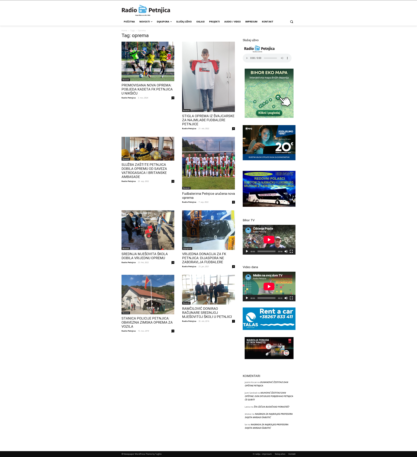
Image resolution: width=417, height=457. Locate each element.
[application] (269, 239)
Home (124, 30)
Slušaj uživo (280, 454)
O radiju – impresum (262, 454)
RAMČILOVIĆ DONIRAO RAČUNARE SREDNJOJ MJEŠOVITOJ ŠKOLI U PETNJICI (207, 313)
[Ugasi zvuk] (286, 251)
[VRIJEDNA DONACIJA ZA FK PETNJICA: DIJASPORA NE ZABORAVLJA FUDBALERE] (208, 230)
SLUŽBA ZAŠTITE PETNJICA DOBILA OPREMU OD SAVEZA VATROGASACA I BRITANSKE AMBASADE (144, 171)
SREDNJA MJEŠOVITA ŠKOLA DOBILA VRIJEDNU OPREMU (145, 256)
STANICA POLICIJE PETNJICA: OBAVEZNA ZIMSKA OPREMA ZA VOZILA (147, 322)
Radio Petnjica (129, 97)
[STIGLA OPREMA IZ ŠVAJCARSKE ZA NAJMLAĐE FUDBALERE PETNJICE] (208, 77)
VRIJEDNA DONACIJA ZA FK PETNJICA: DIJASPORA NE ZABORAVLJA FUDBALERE (204, 258)
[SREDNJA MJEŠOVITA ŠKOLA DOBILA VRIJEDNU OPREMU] (148, 230)
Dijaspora (187, 248)
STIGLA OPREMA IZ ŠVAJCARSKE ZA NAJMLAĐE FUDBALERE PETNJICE (208, 120)
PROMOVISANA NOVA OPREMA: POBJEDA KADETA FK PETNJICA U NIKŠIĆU (147, 89)
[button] (291, 22)
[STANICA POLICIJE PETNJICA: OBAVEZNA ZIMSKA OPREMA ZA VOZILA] (148, 294)
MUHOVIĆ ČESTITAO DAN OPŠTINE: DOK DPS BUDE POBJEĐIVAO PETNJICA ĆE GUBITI (269, 396)
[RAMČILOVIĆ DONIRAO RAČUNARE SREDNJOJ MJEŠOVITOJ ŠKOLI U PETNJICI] (208, 290)
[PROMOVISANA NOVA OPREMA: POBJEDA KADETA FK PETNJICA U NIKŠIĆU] (148, 61)
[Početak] (247, 251)
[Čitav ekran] (291, 251)
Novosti (125, 80)
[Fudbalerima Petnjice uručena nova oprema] (208, 163)
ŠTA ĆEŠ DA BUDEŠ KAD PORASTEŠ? (271, 406)
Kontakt (291, 454)
